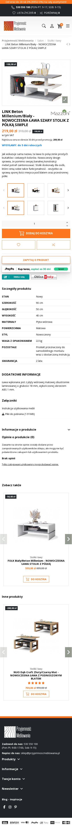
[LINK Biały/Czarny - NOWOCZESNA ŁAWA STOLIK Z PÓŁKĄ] (35, 190)
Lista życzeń (26, 12)
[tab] (36, 429)
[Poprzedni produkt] (67, 44)
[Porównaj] (64, 506)
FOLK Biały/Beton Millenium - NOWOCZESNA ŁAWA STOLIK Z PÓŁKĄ (36, 562)
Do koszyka (38, 579)
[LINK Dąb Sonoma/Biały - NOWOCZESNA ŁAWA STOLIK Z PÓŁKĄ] (56, 190)
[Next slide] (68, 190)
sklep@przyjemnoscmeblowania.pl (40, 753)
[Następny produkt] (69, 44)
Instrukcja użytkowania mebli (18, 408)
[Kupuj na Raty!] (16, 276)
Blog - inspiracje (12, 799)
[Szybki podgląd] (64, 512)
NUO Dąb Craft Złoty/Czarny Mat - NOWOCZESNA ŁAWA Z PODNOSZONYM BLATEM (36, 675)
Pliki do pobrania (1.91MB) (19, 414)
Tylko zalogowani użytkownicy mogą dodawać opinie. (30, 464)
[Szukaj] (44, 26)
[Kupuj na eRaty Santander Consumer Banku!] (44, 276)
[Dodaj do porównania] (53, 244)
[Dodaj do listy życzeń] (18, 244)
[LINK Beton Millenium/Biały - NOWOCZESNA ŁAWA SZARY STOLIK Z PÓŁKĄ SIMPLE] (15, 190)
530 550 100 (22, 7)
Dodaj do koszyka (39, 233)
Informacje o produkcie (19, 429)
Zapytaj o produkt (36, 260)
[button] (3, 539)
